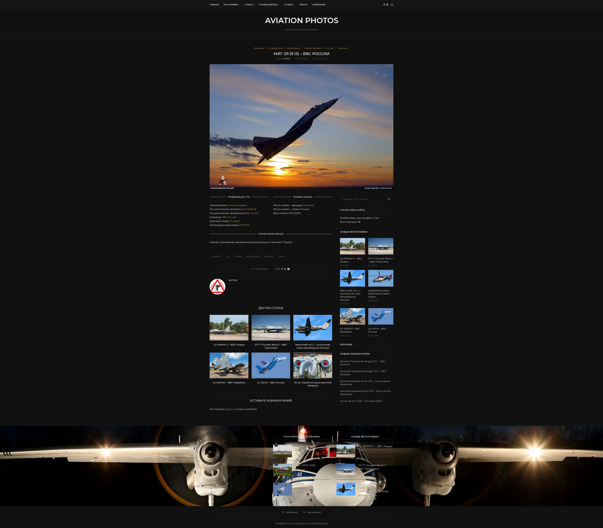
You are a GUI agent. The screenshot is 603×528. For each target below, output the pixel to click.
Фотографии (231, 4)
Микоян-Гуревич (237, 205)
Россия (254, 213)
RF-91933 (244, 225)
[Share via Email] (288, 269)
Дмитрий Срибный (350, 371)
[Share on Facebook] (282, 269)
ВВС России (229, 217)
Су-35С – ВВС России (309, 484)
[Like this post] (278, 269)
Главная (214, 4)
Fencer (344, 401)
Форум (303, 4)
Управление (318, 4)
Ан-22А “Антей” (305, 446)
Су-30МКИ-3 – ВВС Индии (229, 344)
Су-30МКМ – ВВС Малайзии (229, 382)
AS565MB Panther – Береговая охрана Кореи (379, 293)
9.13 (253, 209)
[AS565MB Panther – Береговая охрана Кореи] (380, 278)
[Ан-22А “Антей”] (282, 451)
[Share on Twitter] (285, 269)
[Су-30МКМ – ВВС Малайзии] (229, 365)
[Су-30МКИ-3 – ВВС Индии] (229, 328)
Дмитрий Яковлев (350, 361)
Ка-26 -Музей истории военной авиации (312, 384)
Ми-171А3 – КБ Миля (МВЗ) (367, 401)
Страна (249, 4)
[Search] (391, 4)
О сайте (288, 4)
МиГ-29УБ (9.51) (305, 465)
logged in (229, 409)
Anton (286, 58)
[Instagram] (387, 4)
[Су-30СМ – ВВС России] (271, 365)
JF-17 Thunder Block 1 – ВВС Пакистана (271, 346)
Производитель (268, 4)
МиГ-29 (246, 209)
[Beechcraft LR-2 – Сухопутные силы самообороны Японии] (312, 328)
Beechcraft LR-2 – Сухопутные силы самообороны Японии (312, 346)
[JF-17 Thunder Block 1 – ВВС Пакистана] (271, 328)
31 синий (234, 221)
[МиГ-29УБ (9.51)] (282, 470)
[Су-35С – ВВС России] (282, 489)
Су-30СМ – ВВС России (271, 382)
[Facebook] (384, 4)
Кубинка (309, 205)
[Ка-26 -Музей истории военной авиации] (312, 365)
